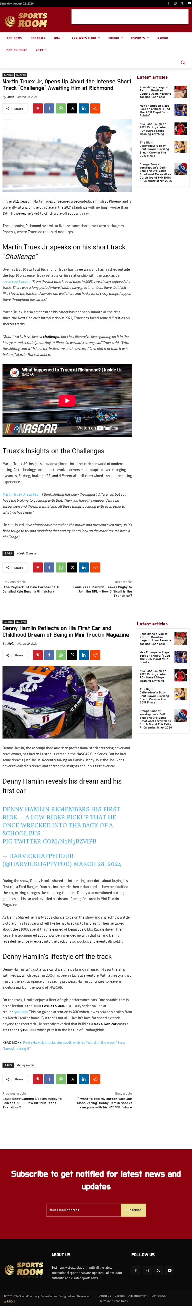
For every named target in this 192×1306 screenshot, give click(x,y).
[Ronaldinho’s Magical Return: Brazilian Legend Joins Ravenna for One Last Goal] (180, 92)
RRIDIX (11, 1301)
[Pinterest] (38, 108)
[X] (182, 4)
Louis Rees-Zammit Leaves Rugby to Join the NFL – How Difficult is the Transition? (102, 592)
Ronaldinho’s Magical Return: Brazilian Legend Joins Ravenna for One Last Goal (155, 92)
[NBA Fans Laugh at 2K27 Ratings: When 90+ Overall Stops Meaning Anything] (180, 128)
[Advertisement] (130, 16)
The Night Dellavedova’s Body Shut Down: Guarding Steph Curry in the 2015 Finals (154, 149)
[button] (182, 62)
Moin (10, 97)
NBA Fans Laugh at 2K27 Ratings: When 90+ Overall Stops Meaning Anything (154, 128)
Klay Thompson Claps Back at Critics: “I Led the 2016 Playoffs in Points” (155, 110)
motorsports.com (16, 281)
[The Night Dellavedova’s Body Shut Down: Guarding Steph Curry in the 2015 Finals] (180, 147)
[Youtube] (189, 4)
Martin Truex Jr (26, 553)
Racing (8, 75)
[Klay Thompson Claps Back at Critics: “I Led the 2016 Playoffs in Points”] (180, 110)
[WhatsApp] (61, 108)
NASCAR (21, 75)
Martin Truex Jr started (20, 494)
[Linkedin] (84, 108)
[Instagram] (175, 4)
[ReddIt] (95, 108)
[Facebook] (168, 4)
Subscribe (133, 1210)
